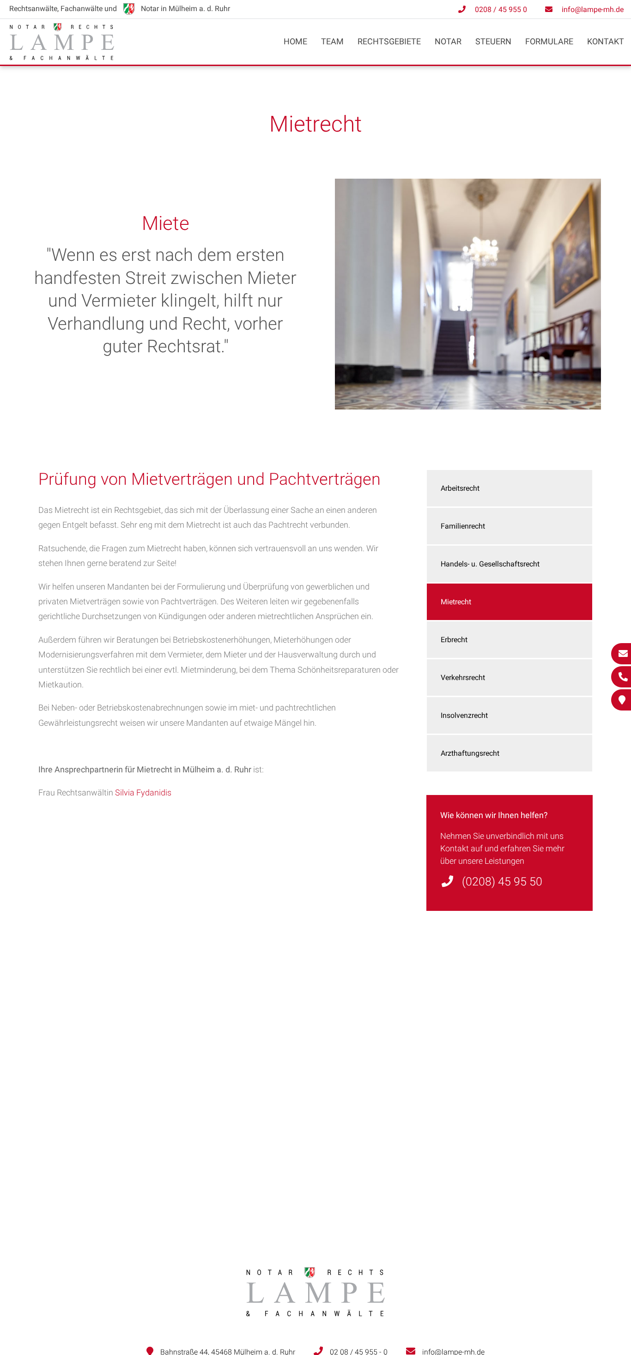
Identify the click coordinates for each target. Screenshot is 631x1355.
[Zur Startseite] (62, 57)
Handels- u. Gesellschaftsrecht (490, 564)
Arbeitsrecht (460, 488)
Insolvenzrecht (464, 715)
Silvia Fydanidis (143, 792)
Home (295, 41)
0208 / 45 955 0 (501, 9)
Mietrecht (456, 601)
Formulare (549, 41)
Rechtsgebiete (389, 41)
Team (332, 41)
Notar (448, 41)
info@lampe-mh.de (593, 9)
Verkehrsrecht (463, 677)
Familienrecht (463, 526)
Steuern (493, 41)
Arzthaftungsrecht (470, 753)
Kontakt (605, 41)
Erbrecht (454, 639)
